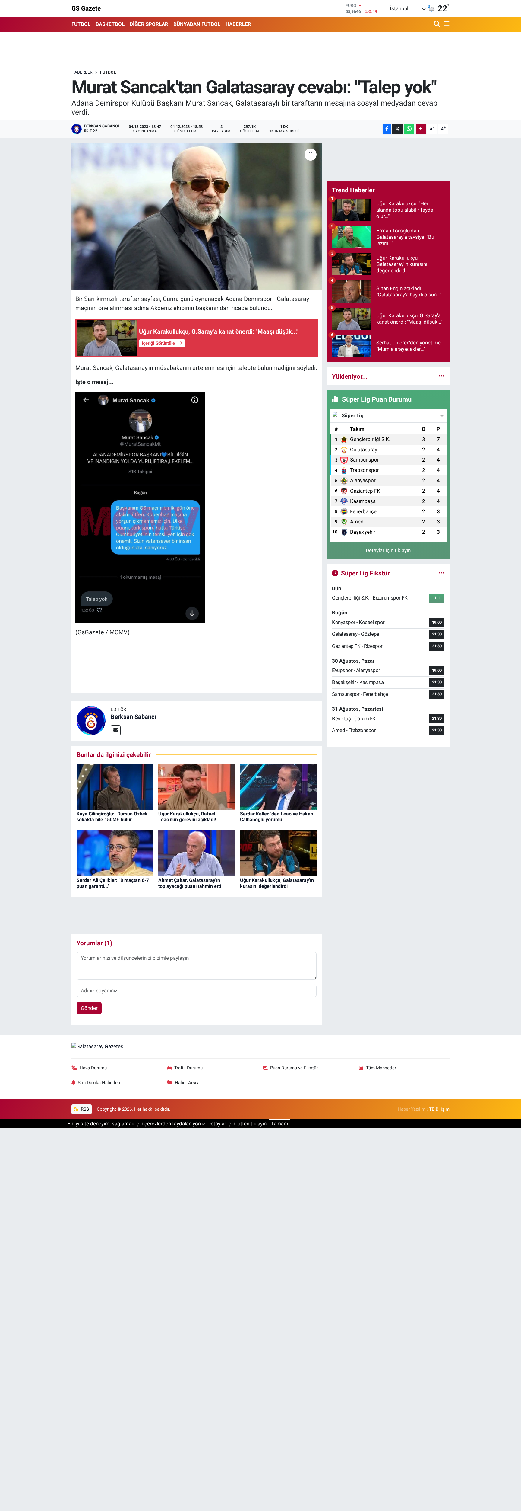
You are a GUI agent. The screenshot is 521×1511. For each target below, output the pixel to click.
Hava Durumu (93, 1068)
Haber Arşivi (187, 1082)
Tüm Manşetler (381, 1068)
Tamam (279, 1124)
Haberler (82, 72)
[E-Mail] (116, 730)
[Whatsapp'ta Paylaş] (409, 129)
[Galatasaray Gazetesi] (98, 1046)
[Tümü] (441, 376)
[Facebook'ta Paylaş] (387, 129)
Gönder (89, 1008)
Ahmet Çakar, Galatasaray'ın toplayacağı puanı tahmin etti (189, 883)
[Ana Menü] (445, 24)
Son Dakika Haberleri (99, 1082)
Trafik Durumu (188, 1068)
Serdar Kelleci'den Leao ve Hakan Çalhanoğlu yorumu (276, 816)
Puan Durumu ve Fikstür (294, 1068)
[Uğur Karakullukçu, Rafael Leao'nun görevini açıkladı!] (196, 786)
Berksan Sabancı (133, 716)
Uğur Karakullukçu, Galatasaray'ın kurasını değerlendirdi (277, 883)
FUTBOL (80, 24)
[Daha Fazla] (421, 129)
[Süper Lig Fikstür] (441, 573)
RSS (84, 1109)
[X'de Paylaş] (397, 129)
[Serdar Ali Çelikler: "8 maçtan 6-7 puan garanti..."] (115, 853)
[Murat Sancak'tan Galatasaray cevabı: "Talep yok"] (196, 216)
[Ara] (437, 24)
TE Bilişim (439, 1109)
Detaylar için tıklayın (388, 550)
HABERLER (238, 24)
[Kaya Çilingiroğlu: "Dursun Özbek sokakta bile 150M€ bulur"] (115, 786)
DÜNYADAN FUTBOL (196, 24)
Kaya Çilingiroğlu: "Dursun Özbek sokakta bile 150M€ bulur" (112, 816)
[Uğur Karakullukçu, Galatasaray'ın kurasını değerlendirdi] (278, 853)
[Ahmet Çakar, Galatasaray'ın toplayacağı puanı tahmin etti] (196, 853)
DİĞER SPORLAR (149, 24)
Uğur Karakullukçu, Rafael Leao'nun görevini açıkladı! (187, 816)
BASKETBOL (110, 24)
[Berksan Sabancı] (91, 720)
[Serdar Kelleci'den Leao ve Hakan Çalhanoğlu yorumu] (278, 786)
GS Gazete (86, 8)
